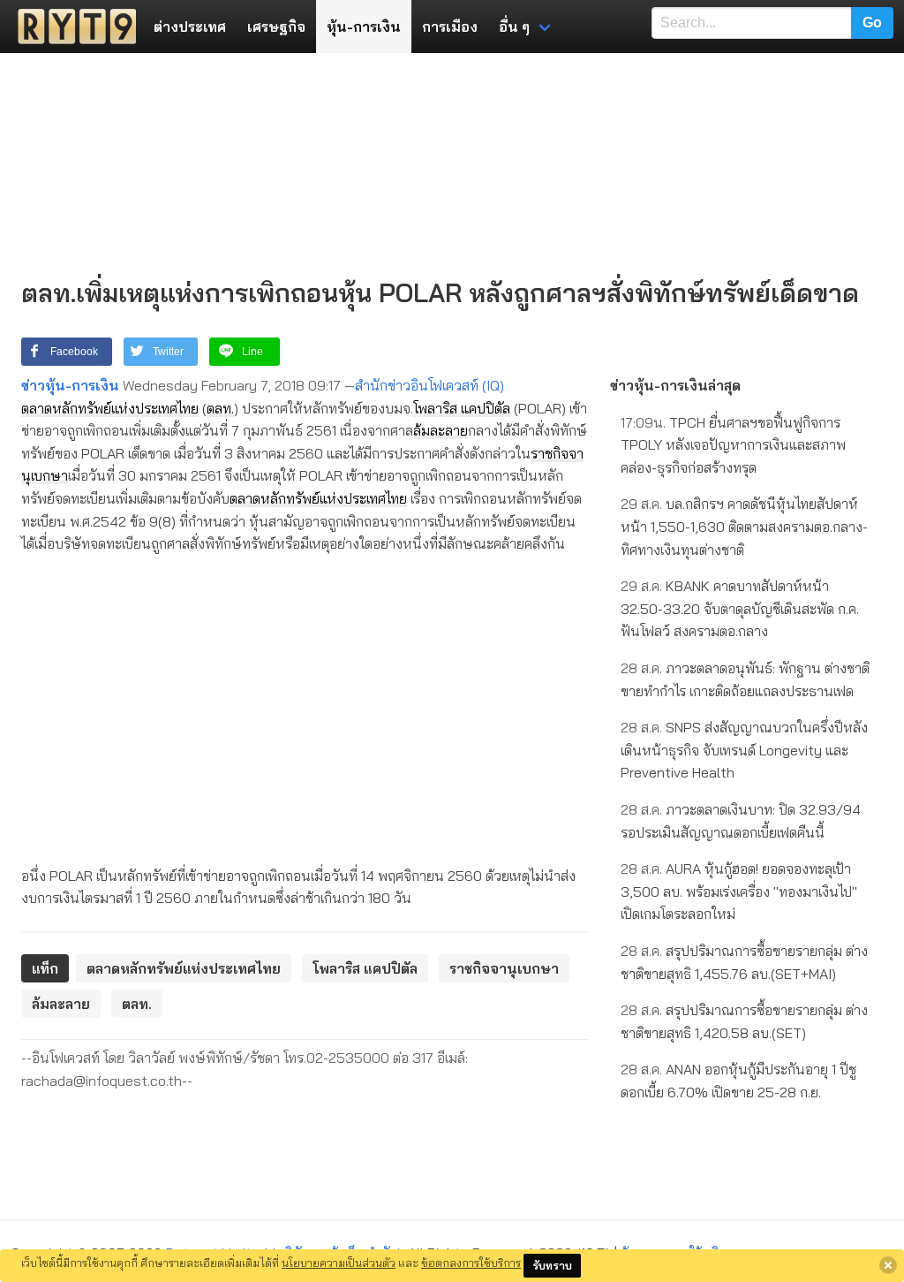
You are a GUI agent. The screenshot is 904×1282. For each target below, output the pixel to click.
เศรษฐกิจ (276, 26)
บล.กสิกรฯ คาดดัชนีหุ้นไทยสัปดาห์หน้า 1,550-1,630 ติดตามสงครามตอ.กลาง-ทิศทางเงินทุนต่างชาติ (744, 526)
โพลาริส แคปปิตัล (461, 408)
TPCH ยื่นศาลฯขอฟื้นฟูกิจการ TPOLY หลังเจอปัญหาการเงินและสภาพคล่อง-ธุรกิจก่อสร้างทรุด (733, 444)
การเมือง (450, 26)
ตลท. (220, 408)
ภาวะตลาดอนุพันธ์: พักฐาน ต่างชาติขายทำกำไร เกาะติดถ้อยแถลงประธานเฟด (745, 679)
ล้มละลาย (440, 430)
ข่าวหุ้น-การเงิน (70, 385)
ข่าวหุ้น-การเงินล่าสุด (675, 385)
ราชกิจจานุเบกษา (504, 968)
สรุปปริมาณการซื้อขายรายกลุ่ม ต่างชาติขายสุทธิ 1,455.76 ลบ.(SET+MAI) (744, 962)
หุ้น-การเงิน (364, 26)
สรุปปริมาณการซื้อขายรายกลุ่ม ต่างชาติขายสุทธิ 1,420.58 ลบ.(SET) (744, 1021)
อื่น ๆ (514, 26)
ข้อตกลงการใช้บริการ (471, 1262)
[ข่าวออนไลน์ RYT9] (71, 26)
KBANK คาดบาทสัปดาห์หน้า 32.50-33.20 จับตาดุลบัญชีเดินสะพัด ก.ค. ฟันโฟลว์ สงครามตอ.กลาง (740, 608)
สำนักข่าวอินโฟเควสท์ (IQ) (429, 385)
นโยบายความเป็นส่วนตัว (339, 1262)
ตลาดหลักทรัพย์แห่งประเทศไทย (110, 408)
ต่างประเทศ (190, 26)
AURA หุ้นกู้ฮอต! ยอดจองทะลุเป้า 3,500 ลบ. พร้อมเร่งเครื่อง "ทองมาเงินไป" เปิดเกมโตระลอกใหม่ (739, 891)
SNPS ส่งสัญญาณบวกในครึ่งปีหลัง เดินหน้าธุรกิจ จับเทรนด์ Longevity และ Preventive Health (744, 749)
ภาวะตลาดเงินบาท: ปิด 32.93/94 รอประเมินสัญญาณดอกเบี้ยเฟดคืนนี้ (741, 820)
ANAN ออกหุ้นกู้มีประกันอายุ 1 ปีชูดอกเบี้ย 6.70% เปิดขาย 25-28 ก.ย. (738, 1080)
